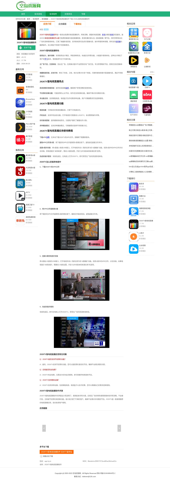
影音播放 (45, 19)
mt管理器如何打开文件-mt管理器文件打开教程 (142, 156)
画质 (67, 88)
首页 (23, 14)
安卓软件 (53, 14)
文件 (47, 137)
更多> (152, 72)
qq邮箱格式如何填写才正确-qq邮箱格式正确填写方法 (142, 161)
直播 (52, 35)
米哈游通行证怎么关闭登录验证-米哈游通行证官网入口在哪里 (142, 146)
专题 (83, 14)
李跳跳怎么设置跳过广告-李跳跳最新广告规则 (142, 125)
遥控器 (118, 41)
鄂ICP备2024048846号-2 (106, 473)
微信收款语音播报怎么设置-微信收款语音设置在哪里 (142, 141)
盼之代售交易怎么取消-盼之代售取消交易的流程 (142, 130)
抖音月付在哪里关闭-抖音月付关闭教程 (142, 151)
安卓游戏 (38, 14)
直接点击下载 (48, 456)
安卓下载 (27, 48)
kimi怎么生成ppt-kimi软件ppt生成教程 (142, 166)
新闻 (111, 35)
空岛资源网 (77, 473)
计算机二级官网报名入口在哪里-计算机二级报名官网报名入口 (142, 172)
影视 (46, 29)
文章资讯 (68, 14)
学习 (46, 59)
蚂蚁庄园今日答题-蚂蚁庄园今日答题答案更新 (142, 135)
